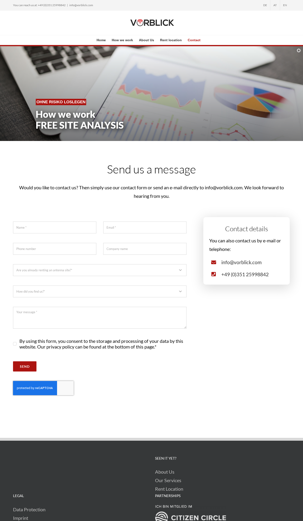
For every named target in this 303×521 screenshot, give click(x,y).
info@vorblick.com (81, 5)
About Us (164, 472)
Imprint (20, 518)
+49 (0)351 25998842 (245, 274)
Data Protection (29, 509)
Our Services (168, 480)
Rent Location (169, 489)
